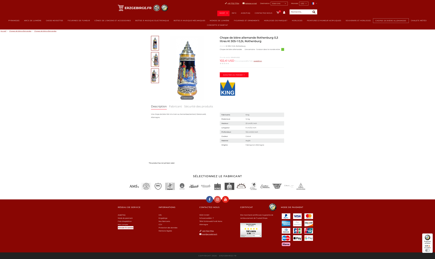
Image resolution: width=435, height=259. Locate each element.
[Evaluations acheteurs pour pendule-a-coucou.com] (251, 231)
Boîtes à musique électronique (152, 21)
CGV (160, 224)
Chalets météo (419, 21)
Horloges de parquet (276, 21)
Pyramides (14, 21)
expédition (258, 61)
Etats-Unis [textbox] (276, 3)
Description (159, 106)
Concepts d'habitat (217, 25)
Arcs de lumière (32, 21)
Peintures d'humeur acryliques (324, 21)
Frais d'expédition (125, 221)
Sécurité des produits (198, 106)
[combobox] (279, 3)
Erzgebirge (163, 218)
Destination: (265, 3)
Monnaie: (294, 3)
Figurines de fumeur (79, 21)
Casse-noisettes (54, 21)
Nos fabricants (164, 221)
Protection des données (168, 228)
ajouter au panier (233, 75)
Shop (222, 13)
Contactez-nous (263, 13)
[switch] (427, 250)
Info (234, 13)
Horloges (297, 21)
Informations (167, 207)
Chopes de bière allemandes (390, 21)
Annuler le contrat (125, 228)
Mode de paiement (125, 218)
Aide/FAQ (245, 13)
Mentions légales (165, 231)
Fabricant (175, 106)
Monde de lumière (219, 21)
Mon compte (123, 224)
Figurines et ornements (247, 21)
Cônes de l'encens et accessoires (112, 21)
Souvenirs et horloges (358, 21)
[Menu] (431, 234)
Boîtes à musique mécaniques (189, 21)
